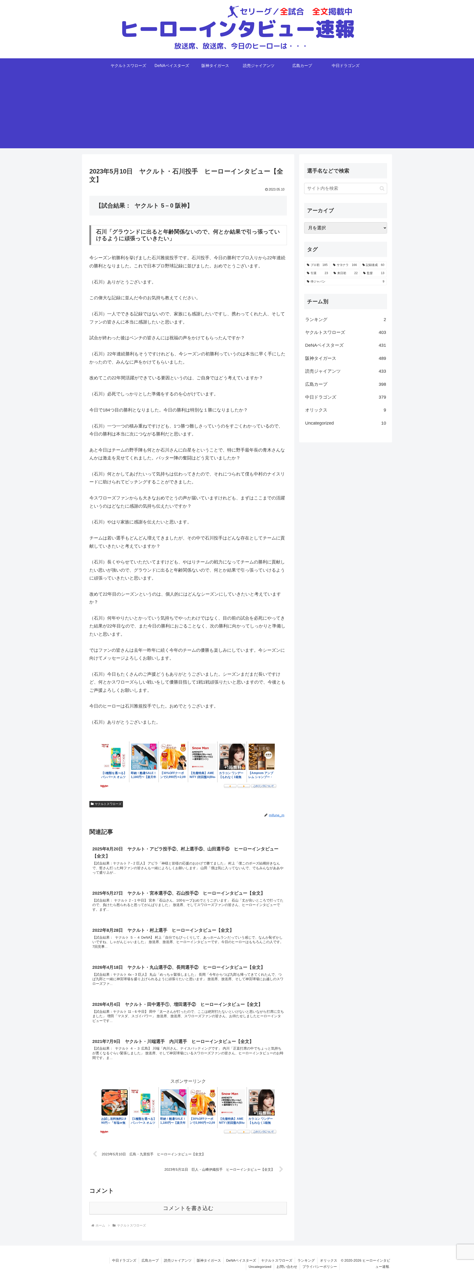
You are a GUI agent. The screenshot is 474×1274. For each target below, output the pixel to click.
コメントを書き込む (188, 1208)
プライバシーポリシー (319, 1267)
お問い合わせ (286, 1267)
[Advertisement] (237, 113)
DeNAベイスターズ (241, 1260)
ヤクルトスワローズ (108, 804)
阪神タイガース (209, 1260)
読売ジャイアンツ (178, 1260)
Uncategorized (260, 1267)
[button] (382, 188)
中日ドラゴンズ (124, 1260)
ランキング (306, 1260)
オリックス (328, 1260)
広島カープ (150, 1260)
